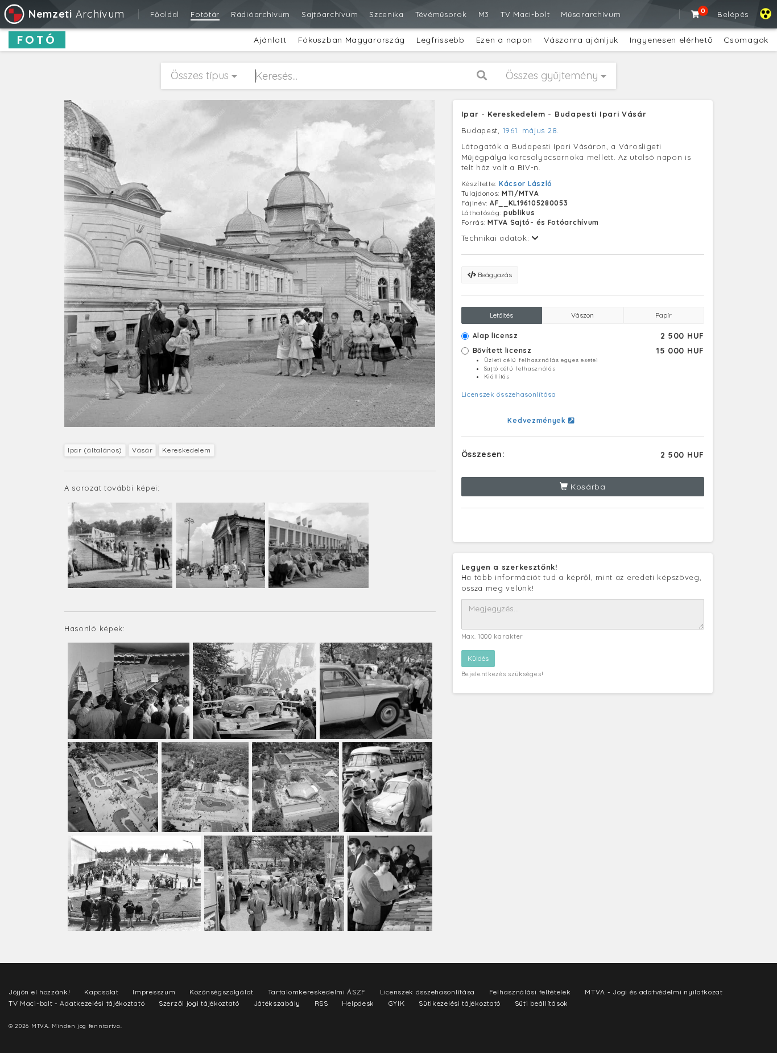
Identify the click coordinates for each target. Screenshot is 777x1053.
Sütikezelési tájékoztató (460, 1003)
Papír (663, 315)
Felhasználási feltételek (530, 992)
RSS (321, 1003)
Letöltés (501, 315)
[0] (695, 14)
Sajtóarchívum (329, 14)
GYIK (396, 1003)
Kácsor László (525, 183)
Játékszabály (277, 1003)
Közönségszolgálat (221, 992)
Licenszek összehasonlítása (508, 394)
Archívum (76, 13)
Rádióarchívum (260, 14)
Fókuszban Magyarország (351, 40)
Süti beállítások (541, 1003)
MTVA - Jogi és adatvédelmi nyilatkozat (654, 992)
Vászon (582, 315)
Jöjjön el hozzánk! (40, 992)
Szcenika (386, 14)
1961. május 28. (531, 130)
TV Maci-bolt (525, 14)
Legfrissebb (440, 40)
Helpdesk (358, 1003)
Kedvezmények (537, 420)
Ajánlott (270, 40)
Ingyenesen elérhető (671, 40)
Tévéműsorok (441, 14)
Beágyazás (494, 274)
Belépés (733, 14)
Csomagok (746, 40)
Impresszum (154, 992)
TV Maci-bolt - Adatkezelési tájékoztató (76, 1003)
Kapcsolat (101, 992)
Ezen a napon (504, 40)
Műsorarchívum (591, 14)
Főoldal (164, 14)
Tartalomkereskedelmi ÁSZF (317, 992)
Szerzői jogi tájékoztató (199, 1003)
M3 (483, 14)
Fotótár (205, 14)
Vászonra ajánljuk (581, 40)
